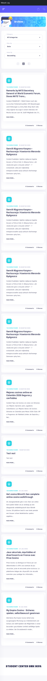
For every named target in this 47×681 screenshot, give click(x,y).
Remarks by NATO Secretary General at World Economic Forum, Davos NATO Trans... (23, 93)
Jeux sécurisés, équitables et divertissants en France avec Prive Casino (21, 555)
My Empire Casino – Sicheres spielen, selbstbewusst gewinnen (23, 612)
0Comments (29, 125)
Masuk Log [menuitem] (5, 3)
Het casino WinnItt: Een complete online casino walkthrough (22, 496)
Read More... (10, 117)
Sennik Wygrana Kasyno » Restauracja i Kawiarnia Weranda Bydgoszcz (23, 151)
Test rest (10, 453)
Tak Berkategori (12, 87)
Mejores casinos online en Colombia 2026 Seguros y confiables (19, 395)
